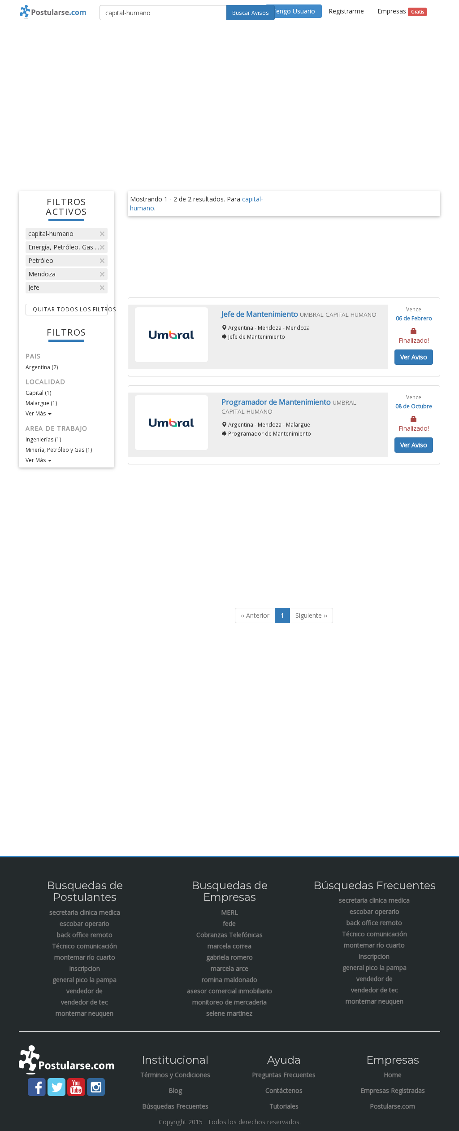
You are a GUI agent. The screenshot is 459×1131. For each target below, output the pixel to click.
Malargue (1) (41, 403)
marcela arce (229, 968)
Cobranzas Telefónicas (229, 934)
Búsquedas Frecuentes (175, 1106)
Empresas (400, 11)
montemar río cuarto (84, 957)
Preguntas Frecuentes (284, 1074)
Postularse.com (392, 1106)
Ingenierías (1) (43, 439)
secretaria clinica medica (84, 912)
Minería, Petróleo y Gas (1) (59, 450)
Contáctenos (284, 1090)
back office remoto (85, 934)
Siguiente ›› (311, 615)
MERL (229, 912)
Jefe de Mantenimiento (260, 314)
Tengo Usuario (293, 11)
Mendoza (42, 274)
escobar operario (84, 923)
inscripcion (84, 968)
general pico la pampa (84, 979)
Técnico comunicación (84, 946)
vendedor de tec (84, 1002)
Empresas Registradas (392, 1090)
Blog (175, 1090)
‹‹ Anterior (255, 615)
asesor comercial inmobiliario (229, 991)
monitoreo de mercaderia (229, 1002)
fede (229, 923)
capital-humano (51, 233)
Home (393, 1074)
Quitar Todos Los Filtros (70, 309)
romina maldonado (229, 979)
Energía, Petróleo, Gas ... (63, 247)
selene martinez (229, 1013)
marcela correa (229, 946)
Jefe (33, 287)
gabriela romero (229, 957)
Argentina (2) (42, 367)
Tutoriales (284, 1106)
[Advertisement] (229, 96)
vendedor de (84, 991)
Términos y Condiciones (175, 1074)
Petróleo (40, 260)
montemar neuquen (84, 1013)
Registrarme (346, 11)
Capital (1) (38, 393)
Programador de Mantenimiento (277, 402)
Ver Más (36, 413)
